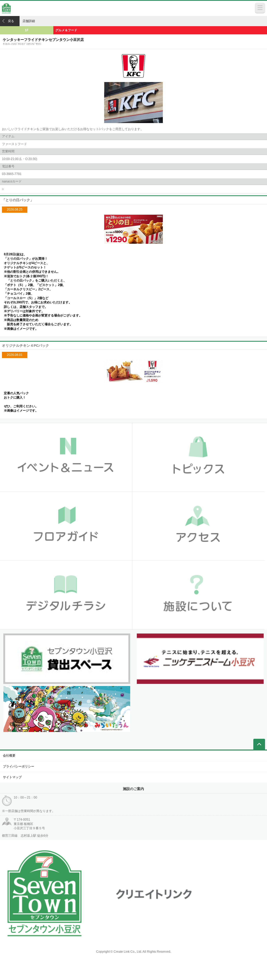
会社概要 (9, 755)
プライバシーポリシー (18, 766)
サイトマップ (12, 777)
